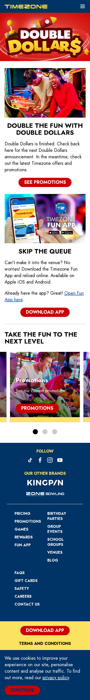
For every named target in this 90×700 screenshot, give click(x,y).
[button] (35, 431)
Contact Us (27, 604)
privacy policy (55, 677)
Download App (45, 312)
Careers (23, 596)
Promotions (37, 408)
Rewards (24, 537)
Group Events (55, 529)
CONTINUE (22, 690)
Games (21, 529)
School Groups (55, 542)
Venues (55, 552)
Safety (22, 588)
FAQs (20, 572)
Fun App (23, 545)
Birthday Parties (56, 516)
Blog (52, 560)
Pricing (22, 513)
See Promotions (45, 182)
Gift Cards (26, 580)
